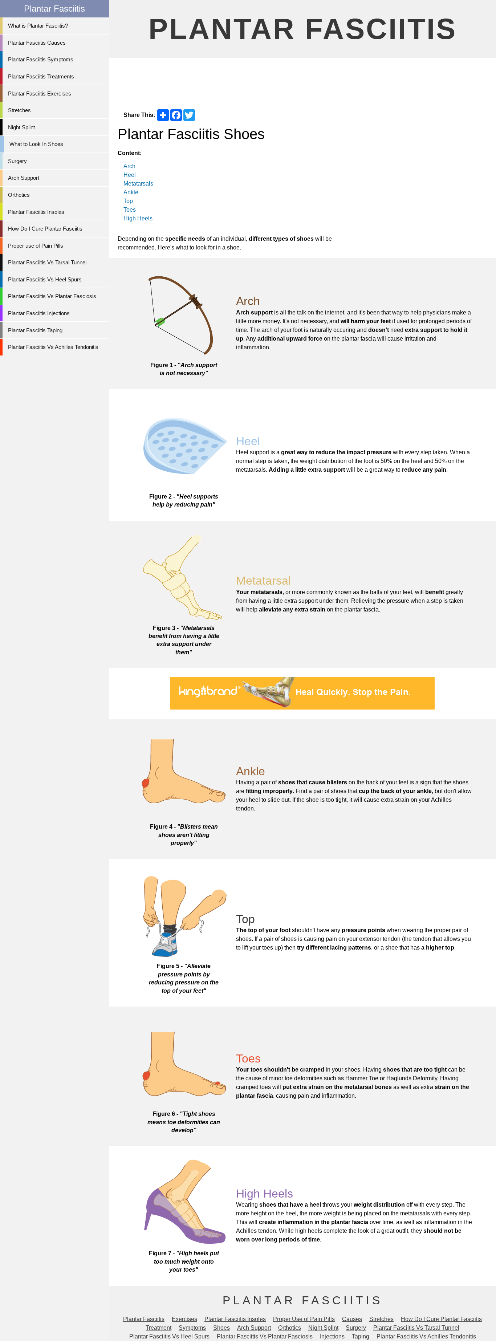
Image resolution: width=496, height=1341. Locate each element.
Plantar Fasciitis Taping (35, 330)
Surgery (17, 161)
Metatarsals (138, 183)
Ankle (130, 192)
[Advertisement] (302, 80)
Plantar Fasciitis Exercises (39, 93)
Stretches (19, 110)
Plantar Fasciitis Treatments (41, 76)
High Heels (138, 218)
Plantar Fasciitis (303, 29)
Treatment (158, 1328)
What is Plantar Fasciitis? (38, 26)
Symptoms (192, 1328)
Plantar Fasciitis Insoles (36, 212)
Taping (360, 1336)
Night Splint (21, 127)
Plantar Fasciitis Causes (37, 43)
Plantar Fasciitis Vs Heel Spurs (45, 279)
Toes (129, 210)
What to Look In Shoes (36, 144)
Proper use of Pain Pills (35, 246)
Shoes (221, 1328)
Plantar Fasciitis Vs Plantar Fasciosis (52, 296)
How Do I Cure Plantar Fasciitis (45, 228)
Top (128, 201)
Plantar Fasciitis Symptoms (40, 59)
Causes (352, 1319)
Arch (129, 166)
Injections (332, 1336)
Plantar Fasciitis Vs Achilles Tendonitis (53, 347)
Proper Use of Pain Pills (304, 1319)
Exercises (184, 1319)
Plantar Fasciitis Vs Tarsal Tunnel (47, 262)
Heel (129, 175)
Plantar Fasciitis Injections (39, 313)
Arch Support (23, 178)
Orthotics (19, 195)
